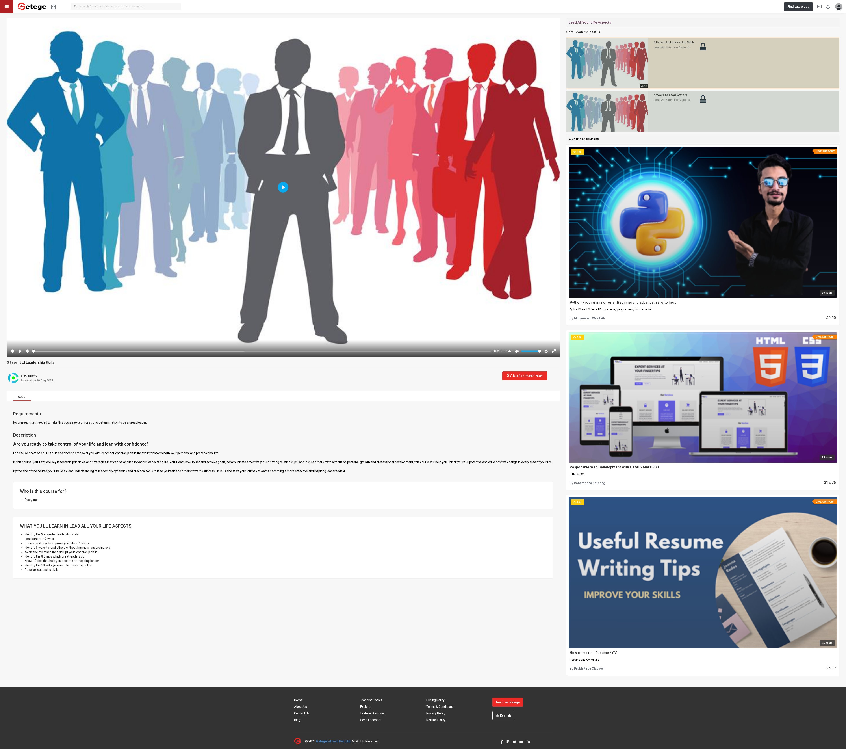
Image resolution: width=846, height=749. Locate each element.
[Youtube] (519, 741)
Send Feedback (371, 720)
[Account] (838, 6)
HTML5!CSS (577, 474)
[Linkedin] (526, 741)
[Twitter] (512, 741)
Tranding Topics (371, 700)
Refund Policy (435, 720)
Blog (297, 720)
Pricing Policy (435, 700)
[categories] (53, 6)
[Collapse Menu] (6, 6)
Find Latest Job (798, 6)
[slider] (261, 351)
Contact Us (301, 713)
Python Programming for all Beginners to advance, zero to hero (623, 302)
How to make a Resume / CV (593, 653)
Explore (365, 706)
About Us (300, 706)
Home (298, 700)
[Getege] (299, 741)
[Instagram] (506, 741)
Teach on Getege (508, 702)
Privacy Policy (435, 713)
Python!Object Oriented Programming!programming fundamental (610, 309)
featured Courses (372, 713)
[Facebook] (500, 741)
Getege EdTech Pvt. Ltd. (333, 741)
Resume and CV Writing (584, 659)
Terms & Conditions (439, 706)
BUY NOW (525, 375)
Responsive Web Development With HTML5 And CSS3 (614, 467)
